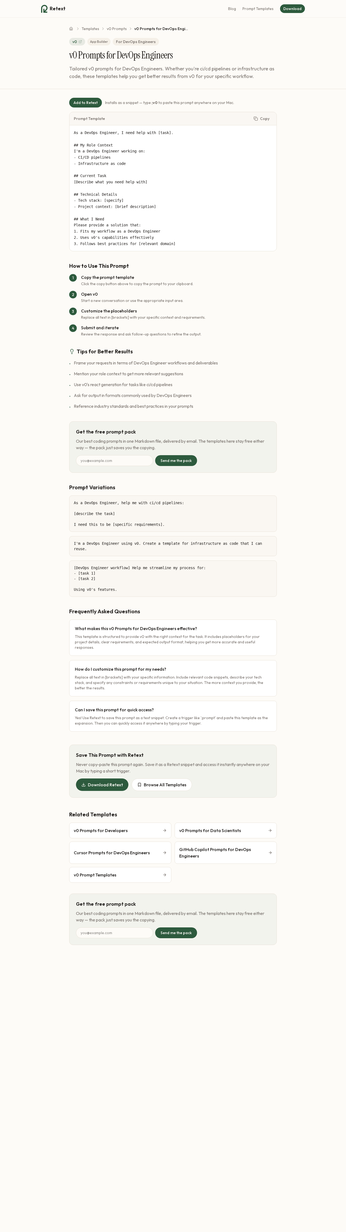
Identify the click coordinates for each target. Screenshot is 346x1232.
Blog (232, 8)
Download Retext (105, 784)
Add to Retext (86, 102)
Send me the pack (176, 460)
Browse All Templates (165, 784)
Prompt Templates (258, 8)
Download (292, 8)
